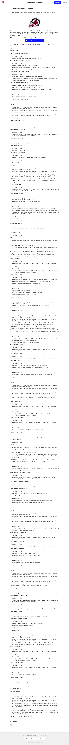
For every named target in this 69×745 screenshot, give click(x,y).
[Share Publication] (52, 2)
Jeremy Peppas (13, 9)
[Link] (8, 38)
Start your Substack (31, 738)
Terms (37, 735)
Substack (28, 742)
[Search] (49, 2)
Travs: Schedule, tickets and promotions (22, 8)
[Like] (24, 10)
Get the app (41, 738)
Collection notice (44, 735)
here (21, 14)
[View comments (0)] (26, 10)
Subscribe (57, 2)
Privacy (34, 735)
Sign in (65, 2)
